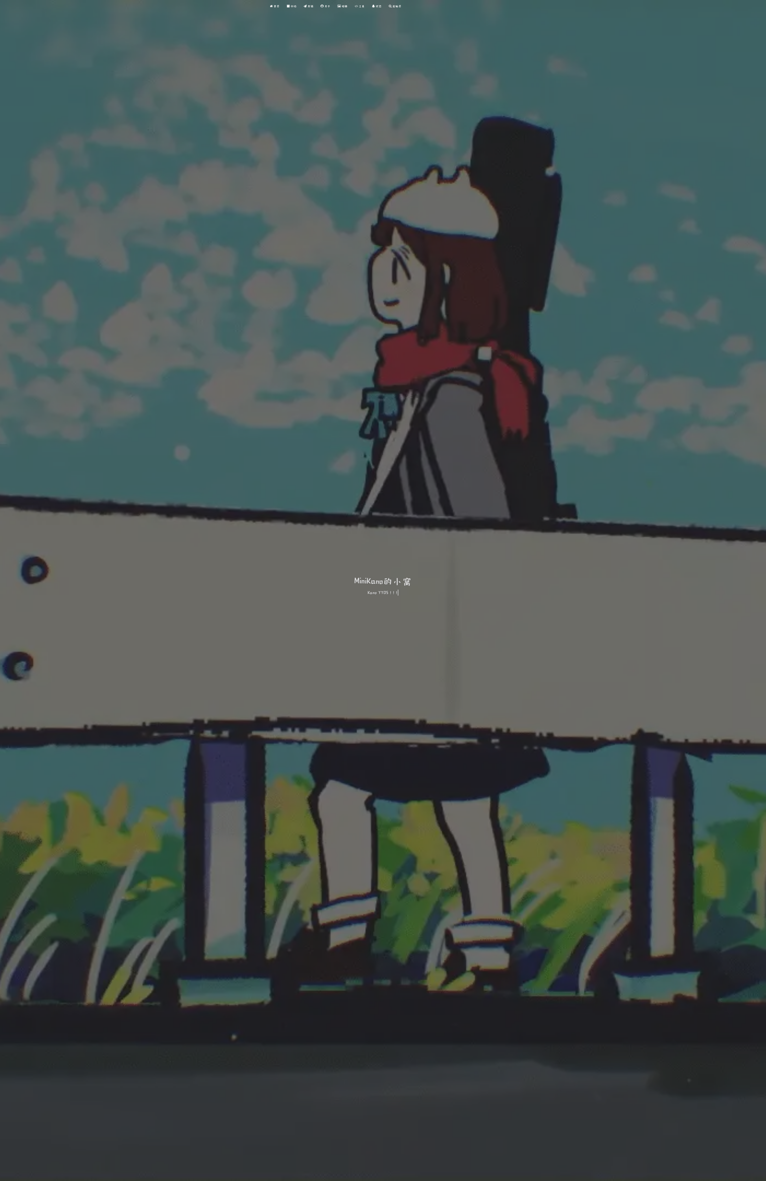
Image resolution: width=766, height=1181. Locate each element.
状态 (378, 6)
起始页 (396, 6)
